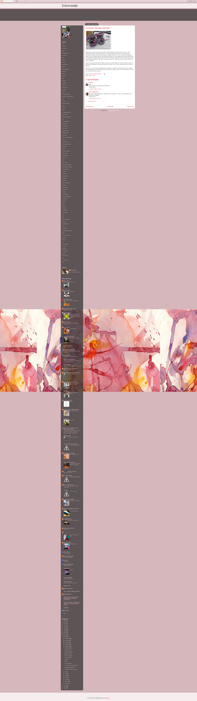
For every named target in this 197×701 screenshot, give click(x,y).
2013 (65, 631)
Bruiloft (63, 76)
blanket (63, 60)
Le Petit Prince (65, 142)
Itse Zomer (64, 128)
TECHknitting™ (67, 312)
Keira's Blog (66, 552)
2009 (65, 686)
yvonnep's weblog (68, 345)
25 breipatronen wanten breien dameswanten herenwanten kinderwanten (71, 598)
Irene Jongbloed (93, 91)
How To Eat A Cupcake (69, 462)
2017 (65, 625)
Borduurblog (67, 281)
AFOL (63, 44)
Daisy (63, 92)
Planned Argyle (73, 374)
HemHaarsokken (65, 121)
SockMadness (65, 223)
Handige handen (67, 594)
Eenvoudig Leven (68, 299)
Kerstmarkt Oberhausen (67, 137)
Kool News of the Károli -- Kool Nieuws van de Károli (71, 428)
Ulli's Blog (66, 391)
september (67, 644)
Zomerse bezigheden (74, 300)
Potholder (64, 178)
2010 (65, 636)
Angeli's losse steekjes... (69, 359)
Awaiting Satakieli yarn (70, 667)
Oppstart (71, 569)
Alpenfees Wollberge (69, 564)
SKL (63, 217)
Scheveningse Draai (66, 196)
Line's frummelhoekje (69, 499)
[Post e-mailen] (104, 73)
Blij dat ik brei (67, 290)
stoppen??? (66, 529)
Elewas (63, 101)
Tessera (64, 237)
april (66, 677)
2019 (65, 621)
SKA (63, 214)
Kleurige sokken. (73, 328)
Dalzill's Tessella (65, 94)
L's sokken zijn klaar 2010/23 (71, 665)
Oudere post (130, 106)
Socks (93, 75)
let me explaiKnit (68, 577)
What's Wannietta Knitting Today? (72, 372)
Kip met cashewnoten (68, 310)
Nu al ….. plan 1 (67, 347)
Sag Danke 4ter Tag (68, 472)
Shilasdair (64, 207)
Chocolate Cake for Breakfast (70, 368)
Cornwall (64, 89)
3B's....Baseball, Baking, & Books (72, 591)
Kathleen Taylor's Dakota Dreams (71, 409)
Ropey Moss (65, 189)
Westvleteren (65, 255)
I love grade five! (67, 553)
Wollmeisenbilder (67, 565)
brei (65, 613)
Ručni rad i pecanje (74, 511)
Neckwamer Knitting (66, 164)
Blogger (107, 698)
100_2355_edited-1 (74, 437)
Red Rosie (64, 180)
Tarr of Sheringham (66, 235)
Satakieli (64, 192)
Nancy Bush (65, 162)
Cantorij (63, 80)
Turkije (63, 239)
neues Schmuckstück (68, 557)
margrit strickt (67, 355)
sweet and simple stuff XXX (70, 382)
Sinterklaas (64, 210)
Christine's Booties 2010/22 (71, 669)
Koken (63, 139)
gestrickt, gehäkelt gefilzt (75, 476)
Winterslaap (72, 291)
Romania (64, 185)
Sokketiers (64, 228)
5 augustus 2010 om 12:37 (95, 98)
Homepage (110, 106)
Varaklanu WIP (68, 650)
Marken (63, 148)
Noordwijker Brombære (67, 167)
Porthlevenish (65, 176)
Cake (63, 78)
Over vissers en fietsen (74, 337)
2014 (65, 629)
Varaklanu (64, 248)
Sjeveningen (65, 212)
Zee (63, 262)
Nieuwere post (89, 106)
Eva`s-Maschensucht (68, 556)
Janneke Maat (65, 130)
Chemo (63, 85)
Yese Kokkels (65, 260)
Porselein (64, 171)
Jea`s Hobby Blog (68, 475)
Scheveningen (65, 194)
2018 (65, 623)
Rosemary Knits (67, 542)
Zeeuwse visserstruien (69, 336)
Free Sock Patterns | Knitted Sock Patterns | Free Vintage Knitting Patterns (72, 603)
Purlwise (66, 560)
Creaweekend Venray (74, 454)
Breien (63, 66)
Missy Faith (64, 153)
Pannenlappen (65, 169)
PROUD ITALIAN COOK (69, 349)
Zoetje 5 (71, 401)
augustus (67, 646)
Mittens (63, 157)
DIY (63, 98)
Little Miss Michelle (66, 144)
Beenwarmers (65, 53)
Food (63, 110)
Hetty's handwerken (68, 588)
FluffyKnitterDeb (67, 519)
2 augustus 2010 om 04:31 (95, 89)
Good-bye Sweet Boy (74, 520)
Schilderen (64, 198)
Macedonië (64, 146)
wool (63, 257)
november (67, 640)
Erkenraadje (70, 5)
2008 (65, 688)
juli (65, 671)
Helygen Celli (67, 585)
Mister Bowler (65, 155)
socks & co (66, 418)
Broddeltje (66, 607)
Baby (90, 75)
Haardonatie (64, 114)
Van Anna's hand (68, 400)
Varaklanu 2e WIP (69, 648)
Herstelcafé (64, 123)
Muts (63, 160)
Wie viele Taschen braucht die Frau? (71, 356)
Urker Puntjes (65, 244)
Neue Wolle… (72, 420)
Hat (63, 119)
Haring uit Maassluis (66, 116)
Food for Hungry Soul (69, 484)
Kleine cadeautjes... (69, 651)
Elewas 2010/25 (68, 653)
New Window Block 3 (74, 410)
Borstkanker (64, 64)
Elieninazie (66, 610)
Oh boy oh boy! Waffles (68, 369)
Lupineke (66, 490)
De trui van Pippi (73, 491)
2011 (65, 634)
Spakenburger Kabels (67, 230)
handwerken (66, 327)
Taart (63, 232)
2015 (65, 627)
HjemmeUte (66, 568)
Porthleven (64, 173)
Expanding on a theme (68, 578)
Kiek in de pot (72, 282)
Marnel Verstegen (66, 151)
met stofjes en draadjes (69, 453)
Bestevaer (64, 55)
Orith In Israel (67, 322)
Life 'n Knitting (67, 364)
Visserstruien (65, 251)
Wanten (63, 253)
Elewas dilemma (68, 657)
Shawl (63, 205)
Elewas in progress (69, 655)
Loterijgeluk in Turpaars (75, 500)
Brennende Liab (65, 69)
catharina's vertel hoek (69, 528)
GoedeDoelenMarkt (66, 112)
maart (66, 679)
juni (66, 673)
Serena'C (64, 201)
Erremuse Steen (65, 103)
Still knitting (66, 561)
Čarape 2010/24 (68, 663)
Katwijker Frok (65, 132)
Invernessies (65, 126)
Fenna (63, 105)
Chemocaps (64, 87)
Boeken (63, 62)
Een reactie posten (91, 101)
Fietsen (63, 107)
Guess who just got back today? (70, 582)
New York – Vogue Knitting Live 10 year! (72, 365)
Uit (62, 242)
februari (67, 681)
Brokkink (64, 73)
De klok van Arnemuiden (67, 96)
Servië (63, 203)
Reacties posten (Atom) (113, 110)
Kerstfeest (64, 135)
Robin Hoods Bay (66, 182)
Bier (63, 57)
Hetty (90, 82)
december (67, 638)
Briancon (64, 71)
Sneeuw (64, 221)
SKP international (66, 219)
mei (66, 675)
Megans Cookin (67, 435)
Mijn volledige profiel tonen (75, 272)
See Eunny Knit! (67, 581)
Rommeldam (65, 187)
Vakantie (64, 246)
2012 (65, 632)
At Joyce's (64, 48)
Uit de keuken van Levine (70, 308)
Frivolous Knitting (73, 544)
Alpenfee (64, 46)
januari (66, 683)
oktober (67, 642)
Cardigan (64, 82)
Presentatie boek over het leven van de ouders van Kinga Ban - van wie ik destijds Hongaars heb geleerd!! (72, 432)
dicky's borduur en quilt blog (71, 443)
